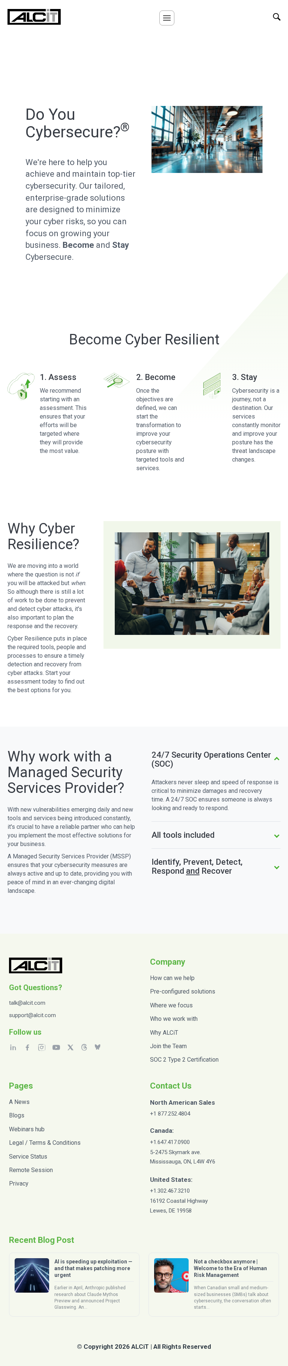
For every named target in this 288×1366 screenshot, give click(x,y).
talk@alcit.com (27, 1003)
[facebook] (27, 1047)
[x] (70, 1047)
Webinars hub (27, 1129)
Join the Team (168, 1046)
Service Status (28, 1156)
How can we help (172, 978)
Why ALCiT (164, 1032)
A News (19, 1101)
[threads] (84, 1047)
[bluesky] (98, 1047)
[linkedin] (13, 1047)
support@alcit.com (32, 1015)
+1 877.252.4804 (170, 1113)
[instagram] (42, 1047)
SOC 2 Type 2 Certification (184, 1059)
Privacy (18, 1183)
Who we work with (174, 1018)
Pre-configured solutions (182, 991)
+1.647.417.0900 (170, 1142)
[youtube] (56, 1047)
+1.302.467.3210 (170, 1190)
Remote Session (31, 1170)
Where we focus (171, 1005)
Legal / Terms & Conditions (45, 1142)
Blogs (16, 1115)
